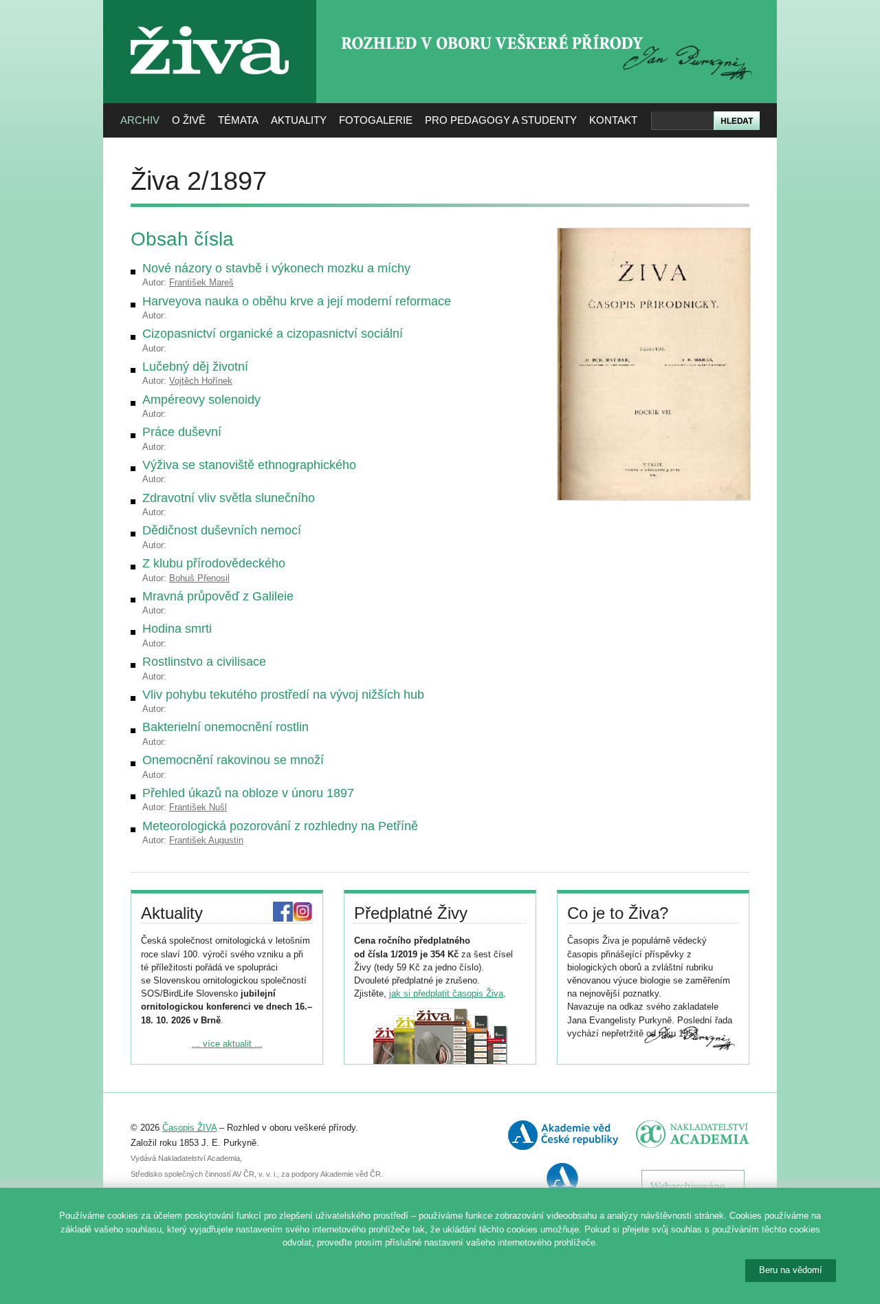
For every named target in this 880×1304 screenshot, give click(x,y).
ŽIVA (210, 21)
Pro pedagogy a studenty (501, 120)
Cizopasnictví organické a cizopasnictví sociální (272, 333)
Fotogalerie (375, 120)
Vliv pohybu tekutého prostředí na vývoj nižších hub (283, 695)
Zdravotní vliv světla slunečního (228, 498)
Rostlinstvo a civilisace (204, 662)
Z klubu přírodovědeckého (213, 563)
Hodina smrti (177, 628)
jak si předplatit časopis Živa (446, 993)
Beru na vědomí (790, 1270)
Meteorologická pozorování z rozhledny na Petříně (280, 826)
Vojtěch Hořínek (200, 381)
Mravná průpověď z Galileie (218, 596)
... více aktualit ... (227, 1044)
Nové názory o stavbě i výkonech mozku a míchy (276, 268)
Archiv (140, 120)
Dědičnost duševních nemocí (221, 530)
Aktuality (299, 120)
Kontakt (613, 120)
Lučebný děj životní (195, 366)
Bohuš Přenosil (199, 578)
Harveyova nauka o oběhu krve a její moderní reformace (296, 301)
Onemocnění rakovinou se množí (233, 760)
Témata (238, 120)
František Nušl (198, 807)
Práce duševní (181, 432)
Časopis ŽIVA (189, 1127)
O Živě (189, 120)
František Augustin (206, 840)
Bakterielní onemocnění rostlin (225, 727)
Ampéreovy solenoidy (201, 399)
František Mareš (201, 282)
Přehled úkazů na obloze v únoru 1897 (248, 793)
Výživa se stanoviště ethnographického (249, 465)
